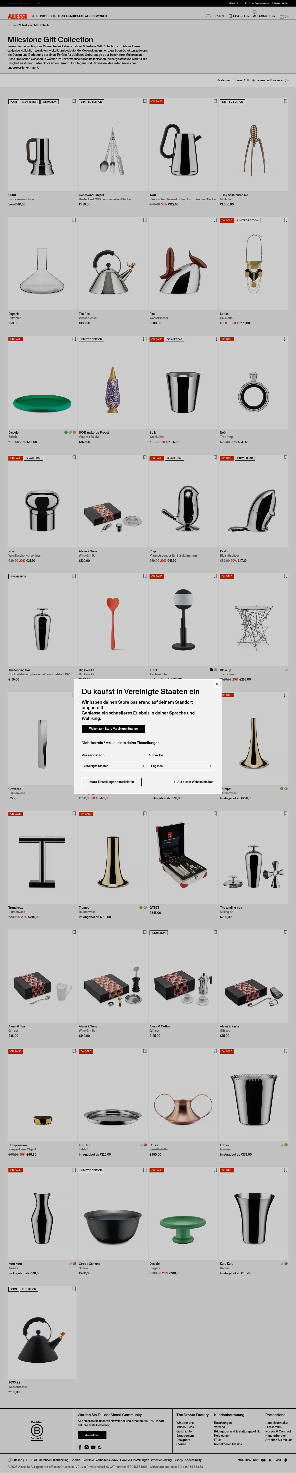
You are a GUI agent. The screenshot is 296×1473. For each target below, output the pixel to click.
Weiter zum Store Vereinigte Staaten (113, 728)
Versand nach (93, 755)
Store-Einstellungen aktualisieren (111, 782)
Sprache (156, 755)
